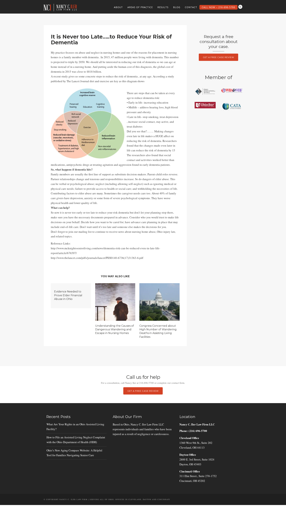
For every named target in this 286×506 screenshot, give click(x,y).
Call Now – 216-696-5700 (218, 7)
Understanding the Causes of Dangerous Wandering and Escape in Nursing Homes (114, 329)
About (118, 7)
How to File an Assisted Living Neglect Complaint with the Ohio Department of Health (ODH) (76, 439)
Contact (191, 7)
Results (162, 7)
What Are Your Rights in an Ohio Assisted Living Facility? (75, 426)
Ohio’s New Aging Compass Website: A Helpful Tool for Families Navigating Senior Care (74, 452)
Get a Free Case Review (218, 57)
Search (240, 7)
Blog (176, 7)
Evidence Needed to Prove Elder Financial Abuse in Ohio (68, 295)
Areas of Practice (140, 7)
